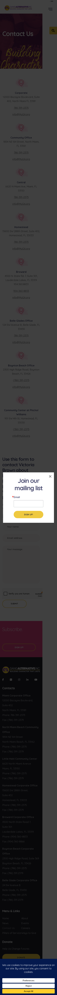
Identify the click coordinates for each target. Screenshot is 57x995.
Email (17, 497)
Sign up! (28, 514)
